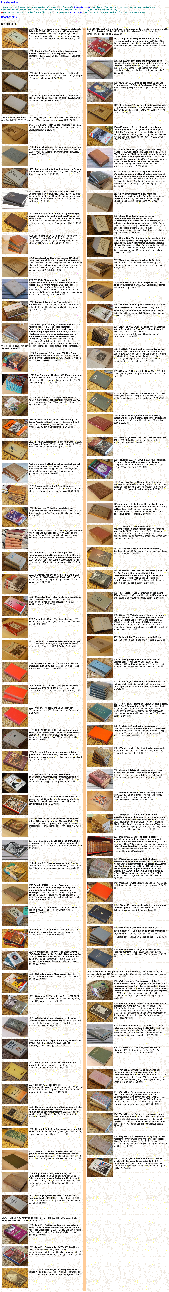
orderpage (76, 12)
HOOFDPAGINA (9, 17)
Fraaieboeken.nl (12, 2)
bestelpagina (82, 7)
